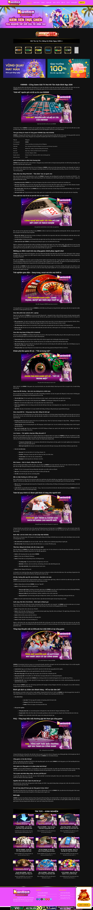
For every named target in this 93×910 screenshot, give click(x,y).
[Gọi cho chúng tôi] (44, 899)
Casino (43, 2)
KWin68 (15, 897)
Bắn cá (63, 2)
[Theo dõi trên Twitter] (39, 899)
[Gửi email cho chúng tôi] (42, 899)
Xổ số (68, 2)
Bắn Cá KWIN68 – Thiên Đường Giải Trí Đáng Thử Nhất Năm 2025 (46, 873)
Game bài (48, 2)
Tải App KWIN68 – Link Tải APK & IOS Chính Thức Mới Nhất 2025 (23, 827)
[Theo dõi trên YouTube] (49, 899)
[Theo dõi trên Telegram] (51, 899)
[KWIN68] (15, 2)
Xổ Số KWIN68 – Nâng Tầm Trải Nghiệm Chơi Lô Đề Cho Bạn (69, 873)
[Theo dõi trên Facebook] (37, 899)
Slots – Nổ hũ (56, 2)
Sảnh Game (36, 2)
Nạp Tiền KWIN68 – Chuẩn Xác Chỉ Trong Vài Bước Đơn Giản (23, 850)
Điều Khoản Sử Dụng (65, 895)
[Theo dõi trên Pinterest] (46, 899)
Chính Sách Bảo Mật (65, 892)
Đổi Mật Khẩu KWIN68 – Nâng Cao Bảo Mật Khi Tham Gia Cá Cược (69, 850)
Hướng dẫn (74, 2)
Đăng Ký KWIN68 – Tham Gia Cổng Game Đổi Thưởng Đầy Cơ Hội (46, 827)
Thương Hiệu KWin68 (43, 892)
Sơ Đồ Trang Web (42, 895)
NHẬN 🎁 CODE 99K (83, 904)
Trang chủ (29, 2)
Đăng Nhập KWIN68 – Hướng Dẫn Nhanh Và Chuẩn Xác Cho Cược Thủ (69, 827)
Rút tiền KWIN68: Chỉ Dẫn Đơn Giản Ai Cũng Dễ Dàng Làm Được (46, 850)
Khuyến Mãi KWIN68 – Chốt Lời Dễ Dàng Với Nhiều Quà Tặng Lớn (23, 873)
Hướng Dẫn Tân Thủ (65, 898)
